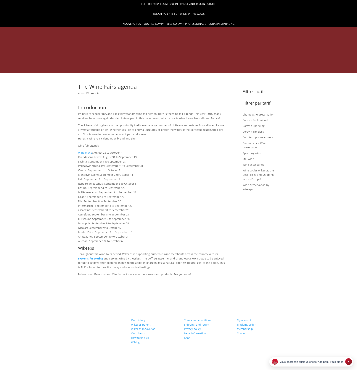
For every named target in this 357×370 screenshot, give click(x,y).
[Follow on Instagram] (67, 32)
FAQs (187, 338)
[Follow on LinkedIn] (54, 32)
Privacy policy (192, 329)
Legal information (195, 333)
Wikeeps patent (140, 324)
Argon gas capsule (207, 62)
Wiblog (135, 342)
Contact (241, 333)
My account (244, 320)
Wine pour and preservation (166, 62)
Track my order (246, 324)
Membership (245, 329)
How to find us (140, 338)
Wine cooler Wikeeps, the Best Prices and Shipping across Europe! (141, 67)
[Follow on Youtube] (73, 32)
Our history (138, 320)
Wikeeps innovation (143, 329)
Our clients (138, 333)
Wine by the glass (214, 67)
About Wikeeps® (88, 93)
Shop (135, 62)
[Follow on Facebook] (61, 32)
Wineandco (85, 152)
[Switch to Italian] (260, 68)
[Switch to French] (243, 68)
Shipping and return (197, 324)
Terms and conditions (197, 320)
